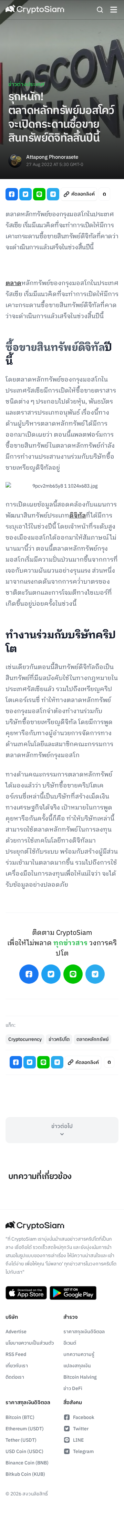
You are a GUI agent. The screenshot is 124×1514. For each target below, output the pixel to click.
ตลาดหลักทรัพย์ (92, 1039)
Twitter (81, 1428)
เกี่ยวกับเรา (17, 1365)
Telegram (83, 1451)
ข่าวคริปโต (59, 1039)
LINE (78, 1440)
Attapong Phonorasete (52, 157)
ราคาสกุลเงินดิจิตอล (84, 1331)
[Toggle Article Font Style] (104, 194)
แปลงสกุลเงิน (77, 1365)
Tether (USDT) (21, 1440)
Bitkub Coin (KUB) (25, 1474)
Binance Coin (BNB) (27, 1462)
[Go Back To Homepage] (35, 9)
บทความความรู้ (78, 1354)
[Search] (100, 9)
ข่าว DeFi (72, 1388)
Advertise (16, 1331)
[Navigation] (113, 9)
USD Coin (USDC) (24, 1451)
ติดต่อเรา (15, 1377)
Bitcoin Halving (80, 1377)
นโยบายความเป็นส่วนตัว (30, 1343)
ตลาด (13, 283)
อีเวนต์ (69, 1343)
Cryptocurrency (25, 1039)
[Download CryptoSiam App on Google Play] (73, 1293)
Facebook (83, 1417)
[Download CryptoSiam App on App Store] (26, 1293)
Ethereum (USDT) (25, 1428)
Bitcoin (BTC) (20, 1417)
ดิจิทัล (77, 516)
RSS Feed (16, 1354)
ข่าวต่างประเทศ (26, 84)
